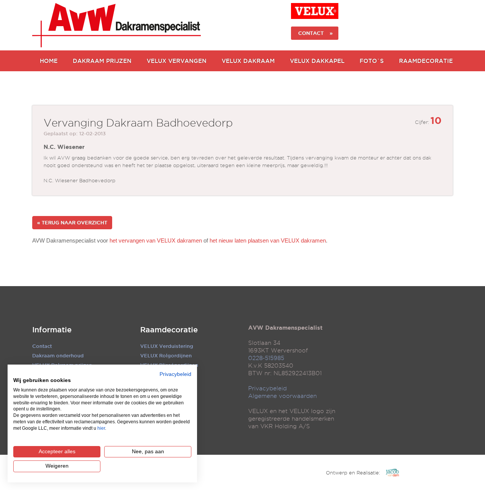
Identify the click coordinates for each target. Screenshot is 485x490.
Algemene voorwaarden (282, 396)
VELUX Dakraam (248, 61)
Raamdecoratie (426, 61)
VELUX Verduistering (166, 346)
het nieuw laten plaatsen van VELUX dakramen (268, 240)
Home (49, 61)
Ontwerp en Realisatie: (353, 472)
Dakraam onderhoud (58, 355)
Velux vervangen (177, 61)
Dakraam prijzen (102, 61)
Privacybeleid (267, 388)
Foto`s (372, 61)
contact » (315, 33)
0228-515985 (266, 358)
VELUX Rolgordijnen (166, 355)
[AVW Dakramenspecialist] (116, 25)
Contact (42, 346)
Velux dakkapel (317, 61)
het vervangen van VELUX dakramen (156, 240)
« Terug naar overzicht (72, 222)
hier (101, 428)
